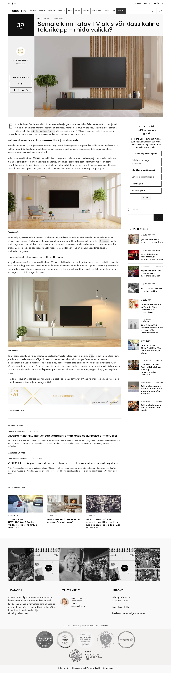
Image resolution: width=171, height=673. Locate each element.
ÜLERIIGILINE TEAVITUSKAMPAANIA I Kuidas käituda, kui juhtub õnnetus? (22, 523)
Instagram (147, 3)
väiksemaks (104, 241)
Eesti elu (16, 431)
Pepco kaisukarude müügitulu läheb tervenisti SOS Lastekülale (151, 308)
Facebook (137, 3)
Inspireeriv (24, 459)
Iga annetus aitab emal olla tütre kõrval (152, 241)
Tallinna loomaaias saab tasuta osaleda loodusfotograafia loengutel (151, 390)
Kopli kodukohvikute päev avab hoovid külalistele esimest (151, 273)
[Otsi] (158, 217)
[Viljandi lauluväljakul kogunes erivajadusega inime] (147, 564)
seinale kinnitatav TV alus (43, 131)
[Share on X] (19, 90)
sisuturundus (18, 411)
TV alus (36, 158)
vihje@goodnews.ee (18, 613)
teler (91, 356)
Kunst (22, 431)
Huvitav (46, 18)
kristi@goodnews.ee (78, 606)
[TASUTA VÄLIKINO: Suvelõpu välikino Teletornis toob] (21, 564)
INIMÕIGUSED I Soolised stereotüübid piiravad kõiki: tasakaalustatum (152, 329)
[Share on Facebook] (15, 90)
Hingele (16, 459)
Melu (158, 250)
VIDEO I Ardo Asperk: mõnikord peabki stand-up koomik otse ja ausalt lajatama (63, 463)
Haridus (159, 401)
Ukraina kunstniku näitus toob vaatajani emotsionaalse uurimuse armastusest (62, 435)
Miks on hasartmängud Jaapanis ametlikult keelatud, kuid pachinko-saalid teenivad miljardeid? (103, 523)
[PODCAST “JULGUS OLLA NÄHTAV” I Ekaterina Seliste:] (122, 564)
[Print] (27, 90)
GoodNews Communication (104, 668)
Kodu (39, 18)
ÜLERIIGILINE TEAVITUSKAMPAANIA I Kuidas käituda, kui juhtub (153, 349)
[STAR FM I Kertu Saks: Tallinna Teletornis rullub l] (71, 564)
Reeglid (76, 626)
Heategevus (145, 236)
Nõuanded (24, 78)
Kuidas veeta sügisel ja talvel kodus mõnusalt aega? (63, 520)
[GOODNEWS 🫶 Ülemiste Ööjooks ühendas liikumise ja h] (96, 564)
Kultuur (159, 361)
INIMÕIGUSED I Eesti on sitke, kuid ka (151, 289)
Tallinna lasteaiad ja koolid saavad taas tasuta (151, 407)
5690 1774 (75, 603)
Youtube (156, 3)
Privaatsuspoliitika (120, 607)
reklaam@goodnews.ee (134, 613)
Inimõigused (145, 285)
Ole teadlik (145, 342)
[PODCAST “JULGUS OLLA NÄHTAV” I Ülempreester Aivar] (46, 564)
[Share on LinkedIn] (23, 90)
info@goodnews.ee (121, 597)
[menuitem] (33, 11)
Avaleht (66, 626)
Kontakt (104, 626)
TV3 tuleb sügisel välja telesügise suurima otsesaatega (152, 256)
